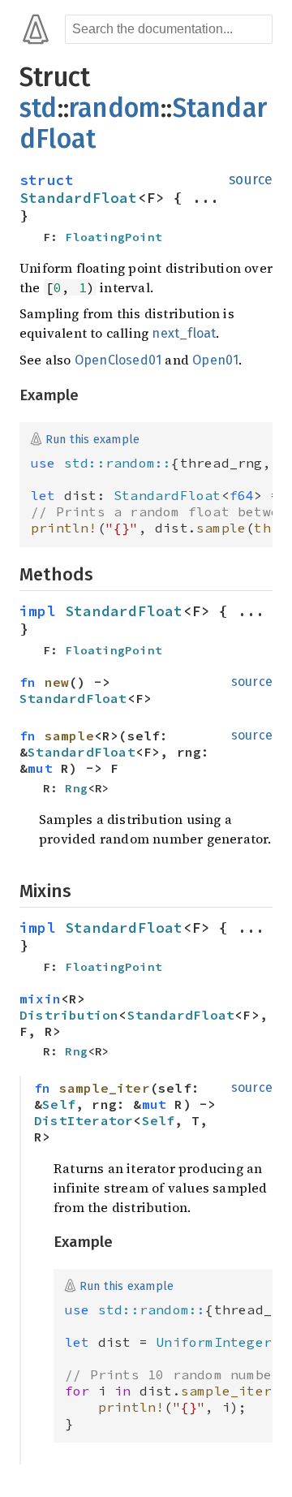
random (115, 108)
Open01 (215, 360)
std (38, 108)
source (251, 179)
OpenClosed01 (118, 360)
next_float (184, 333)
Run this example (92, 439)
